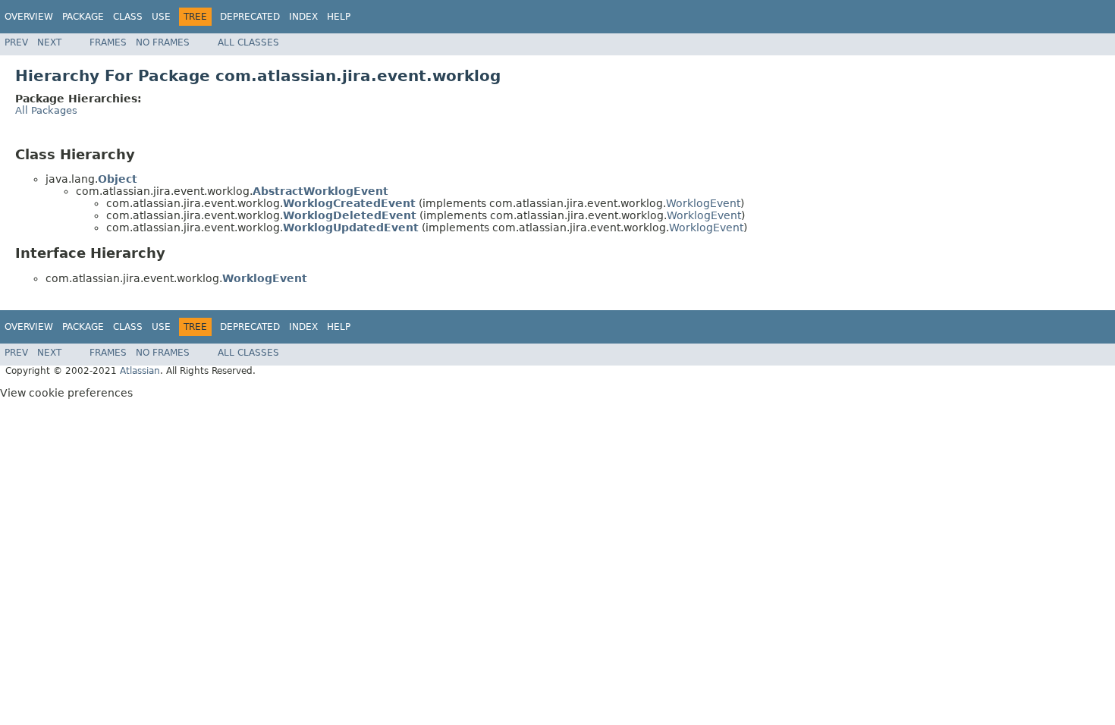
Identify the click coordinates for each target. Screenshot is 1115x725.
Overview (29, 16)
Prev (16, 42)
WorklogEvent (703, 203)
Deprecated (250, 16)
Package (83, 16)
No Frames (163, 42)
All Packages (46, 110)
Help (338, 16)
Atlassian (140, 371)
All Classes (248, 42)
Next (49, 42)
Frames (108, 42)
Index (303, 16)
